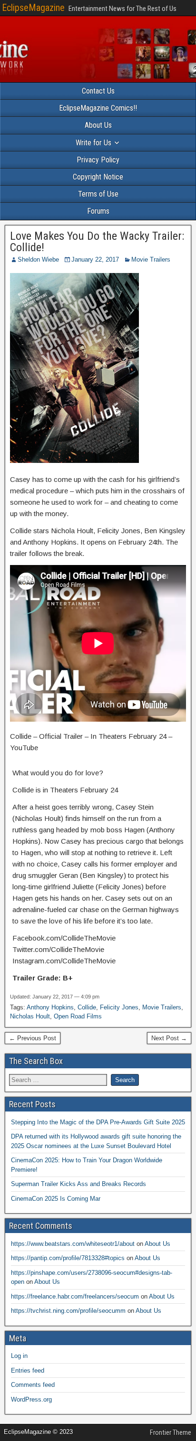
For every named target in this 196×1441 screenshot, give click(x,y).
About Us (98, 125)
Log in (19, 1355)
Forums (98, 211)
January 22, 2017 (95, 259)
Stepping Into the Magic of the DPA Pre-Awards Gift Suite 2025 (98, 1122)
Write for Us (93, 142)
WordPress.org (31, 1399)
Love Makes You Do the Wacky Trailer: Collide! (97, 241)
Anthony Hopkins (50, 1007)
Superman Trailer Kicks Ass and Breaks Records (78, 1183)
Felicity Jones (119, 1007)
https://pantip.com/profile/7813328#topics (68, 1258)
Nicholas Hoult (30, 1016)
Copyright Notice (98, 176)
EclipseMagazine (33, 7)
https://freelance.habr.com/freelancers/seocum (75, 1296)
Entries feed (27, 1370)
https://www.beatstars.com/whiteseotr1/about (73, 1243)
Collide (87, 1007)
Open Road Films (78, 1016)
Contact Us (98, 90)
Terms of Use (98, 193)
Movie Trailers (150, 259)
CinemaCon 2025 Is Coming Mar (55, 1198)
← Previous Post (32, 1038)
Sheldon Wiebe (38, 259)
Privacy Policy (98, 159)
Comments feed (33, 1384)
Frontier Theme (170, 1432)
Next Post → (169, 1038)
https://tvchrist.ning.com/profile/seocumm (68, 1310)
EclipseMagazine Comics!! (98, 108)
